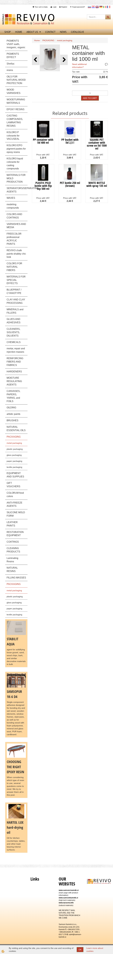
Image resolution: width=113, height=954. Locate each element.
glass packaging (14, 455)
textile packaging (14, 467)
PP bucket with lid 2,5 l (69, 141)
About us (32, 31)
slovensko (89, 7)
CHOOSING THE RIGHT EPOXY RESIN (15, 766)
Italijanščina (104, 7)
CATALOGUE (77, 31)
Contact (50, 31)
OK (80, 949)
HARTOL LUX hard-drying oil (15, 827)
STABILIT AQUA (12, 641)
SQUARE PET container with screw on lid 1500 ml (97, 144)
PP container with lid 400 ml (43, 141)
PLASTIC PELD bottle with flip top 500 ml (43, 186)
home (18, 31)
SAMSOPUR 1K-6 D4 (14, 694)
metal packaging (14, 443)
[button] (64, 60)
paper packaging (14, 461)
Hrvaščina (93, 7)
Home (37, 40)
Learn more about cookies (94, 949)
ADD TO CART (90, 98)
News (63, 31)
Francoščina (108, 7)
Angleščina (97, 7)
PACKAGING (48, 40)
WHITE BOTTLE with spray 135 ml (96, 184)
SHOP (7, 31)
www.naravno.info (66, 903)
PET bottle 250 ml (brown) (70, 184)
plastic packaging (15, 449)
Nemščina (101, 7)
